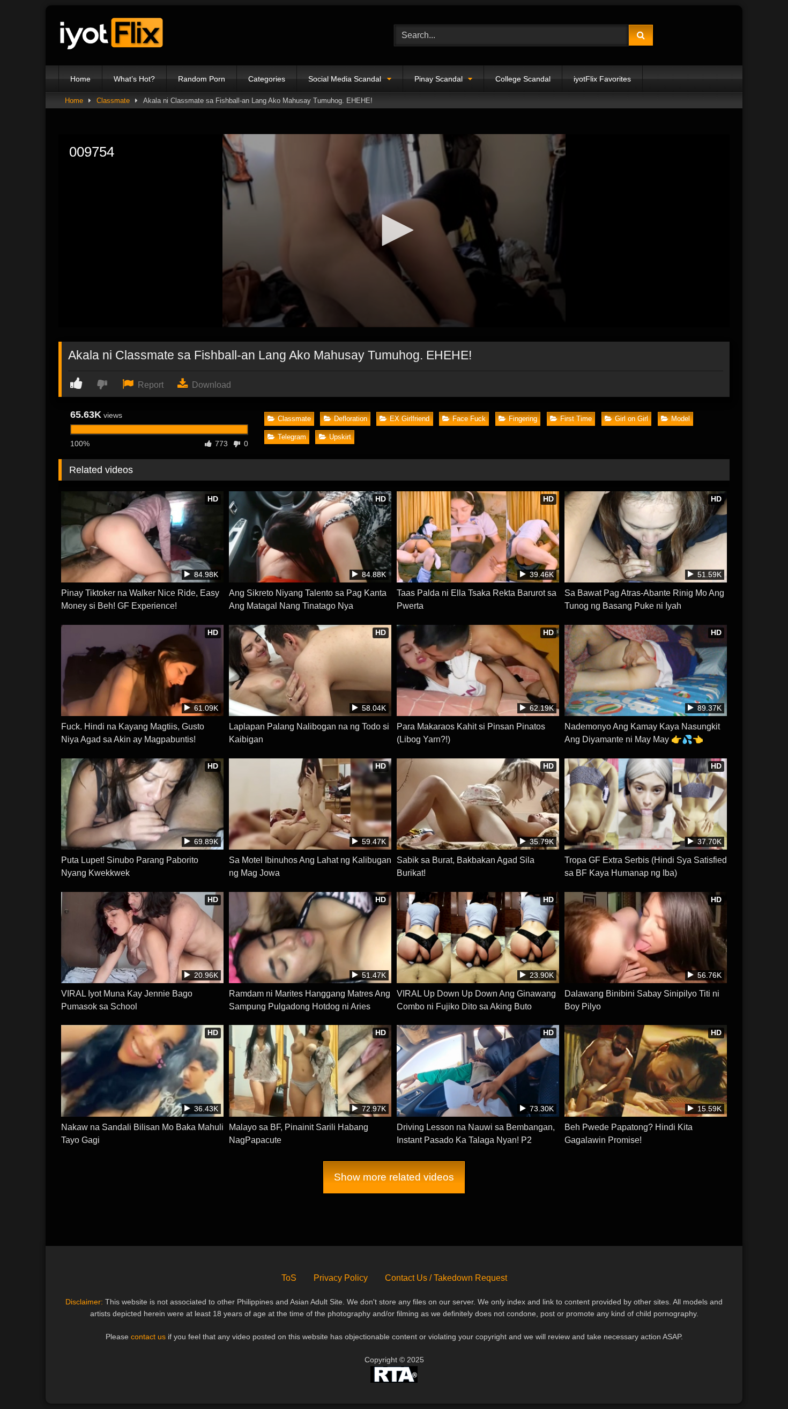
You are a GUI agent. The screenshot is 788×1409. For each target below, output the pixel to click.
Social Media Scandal (344, 79)
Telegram (292, 437)
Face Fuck (469, 419)
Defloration (350, 419)
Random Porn (201, 79)
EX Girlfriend (409, 419)
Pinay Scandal (438, 79)
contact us (148, 1336)
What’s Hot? (134, 79)
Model (680, 419)
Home (80, 79)
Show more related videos (394, 1177)
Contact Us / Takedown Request (446, 1277)
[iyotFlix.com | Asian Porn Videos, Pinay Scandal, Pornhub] (112, 35)
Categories (266, 79)
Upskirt (340, 437)
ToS (288, 1277)
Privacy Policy (341, 1277)
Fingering (523, 419)
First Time (576, 419)
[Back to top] (755, 1377)
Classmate (113, 101)
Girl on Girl (631, 419)
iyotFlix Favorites (602, 79)
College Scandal (523, 79)
